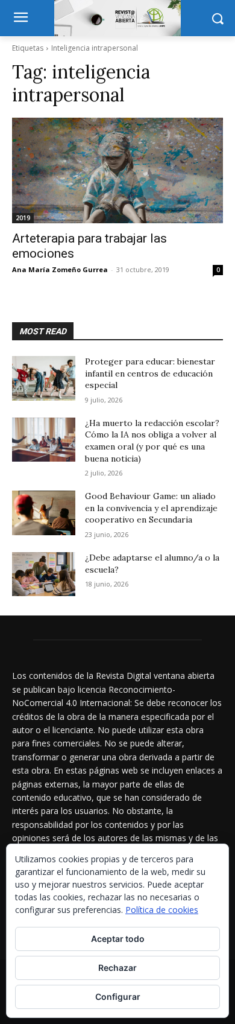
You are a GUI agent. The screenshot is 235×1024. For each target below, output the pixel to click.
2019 (23, 218)
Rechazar (117, 967)
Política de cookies (161, 909)
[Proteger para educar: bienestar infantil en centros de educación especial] (43, 378)
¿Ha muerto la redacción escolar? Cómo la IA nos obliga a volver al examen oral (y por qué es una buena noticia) (152, 441)
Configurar (117, 996)
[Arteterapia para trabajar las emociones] (117, 170)
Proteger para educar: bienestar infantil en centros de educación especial (150, 373)
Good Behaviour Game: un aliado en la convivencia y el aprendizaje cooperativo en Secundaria (151, 508)
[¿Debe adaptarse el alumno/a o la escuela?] (43, 574)
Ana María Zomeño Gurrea (60, 269)
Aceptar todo (118, 938)
